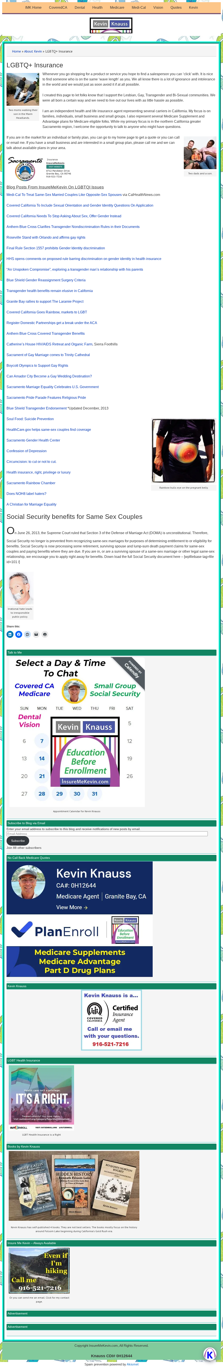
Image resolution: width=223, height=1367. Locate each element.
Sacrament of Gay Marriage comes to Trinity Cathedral (48, 355)
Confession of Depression (27, 451)
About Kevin (33, 51)
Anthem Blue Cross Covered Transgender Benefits (46, 333)
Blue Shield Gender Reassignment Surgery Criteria (46, 280)
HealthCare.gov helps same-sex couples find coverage (49, 429)
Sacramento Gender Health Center (33, 440)
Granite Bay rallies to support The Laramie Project (45, 301)
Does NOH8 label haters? (26, 494)
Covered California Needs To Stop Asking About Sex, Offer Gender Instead (64, 216)
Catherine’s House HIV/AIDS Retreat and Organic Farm (49, 344)
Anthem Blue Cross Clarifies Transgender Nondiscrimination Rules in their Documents (73, 227)
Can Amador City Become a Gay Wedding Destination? (49, 376)
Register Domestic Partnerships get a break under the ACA (52, 323)
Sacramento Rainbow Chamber (31, 483)
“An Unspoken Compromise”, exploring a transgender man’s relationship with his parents (75, 269)
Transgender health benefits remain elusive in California (50, 291)
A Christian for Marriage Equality (31, 504)
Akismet (133, 1364)
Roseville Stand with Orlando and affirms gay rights (46, 237)
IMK (111, 25)
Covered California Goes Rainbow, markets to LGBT (47, 312)
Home (16, 51)
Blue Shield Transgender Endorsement (37, 408)
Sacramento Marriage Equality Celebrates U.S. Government (53, 387)
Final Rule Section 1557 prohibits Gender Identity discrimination (56, 248)
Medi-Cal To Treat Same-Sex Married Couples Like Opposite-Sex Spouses (64, 195)
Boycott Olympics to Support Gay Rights (37, 365)
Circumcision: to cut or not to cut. (31, 462)
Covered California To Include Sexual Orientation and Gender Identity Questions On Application (80, 205)
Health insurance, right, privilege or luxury (39, 472)
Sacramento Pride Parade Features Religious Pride (46, 397)
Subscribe (18, 840)
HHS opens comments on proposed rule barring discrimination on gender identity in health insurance (84, 259)
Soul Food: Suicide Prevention (30, 419)
